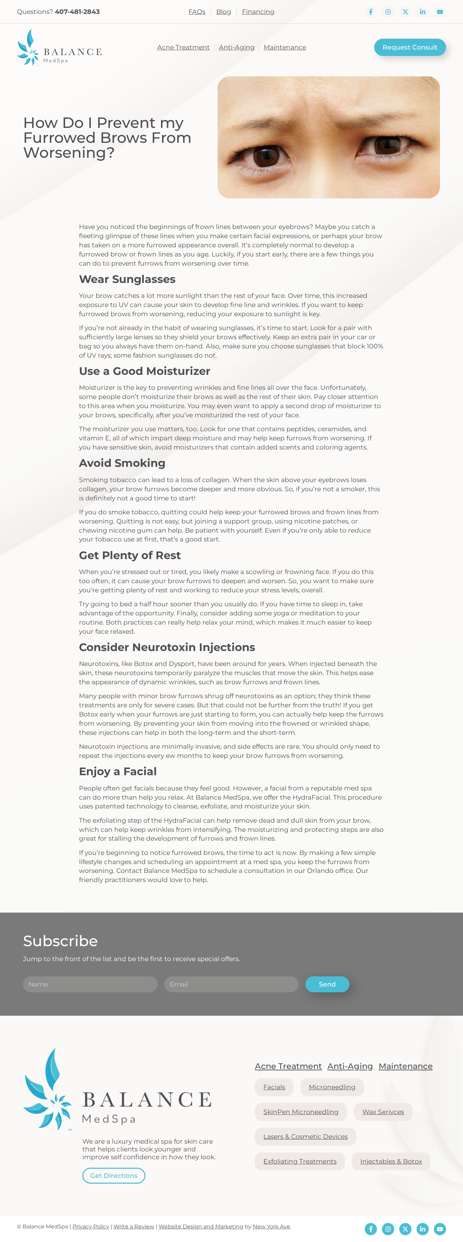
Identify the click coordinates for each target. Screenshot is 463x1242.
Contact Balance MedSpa (157, 870)
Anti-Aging (237, 47)
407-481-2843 (77, 11)
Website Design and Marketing (201, 1226)
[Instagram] (388, 12)
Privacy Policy (91, 1226)
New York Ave (271, 1226)
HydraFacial (311, 797)
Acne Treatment (183, 47)
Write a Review (134, 1226)
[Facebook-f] (371, 12)
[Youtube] (440, 12)
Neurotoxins (98, 664)
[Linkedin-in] (423, 12)
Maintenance (285, 47)
